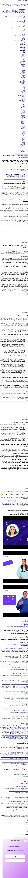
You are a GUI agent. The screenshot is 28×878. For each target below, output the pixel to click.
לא (15, 860)
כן (15, 856)
